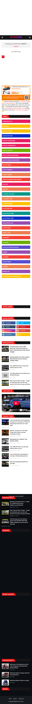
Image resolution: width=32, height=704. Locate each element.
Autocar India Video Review (12, 179)
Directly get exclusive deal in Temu (15, 108)
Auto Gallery (8, 150)
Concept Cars (8, 199)
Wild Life (6, 271)
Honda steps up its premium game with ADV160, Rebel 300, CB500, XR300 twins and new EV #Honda (19, 521)
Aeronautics (8, 121)
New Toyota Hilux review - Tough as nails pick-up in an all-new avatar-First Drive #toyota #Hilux (20, 382)
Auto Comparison (9, 145)
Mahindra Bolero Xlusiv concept (19, 680)
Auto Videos (8, 174)
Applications (8, 131)
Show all (16, 46)
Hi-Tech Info (20, 701)
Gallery (6, 242)
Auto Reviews (8, 170)
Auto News (7, 165)
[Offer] (16, 100)
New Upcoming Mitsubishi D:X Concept (19, 462)
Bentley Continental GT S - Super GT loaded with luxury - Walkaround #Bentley (20, 503)
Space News (7, 262)
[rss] (23, 334)
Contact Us (21, 698)
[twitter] (23, 322)
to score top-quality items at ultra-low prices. (16, 102)
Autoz (6, 184)
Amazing (6, 126)
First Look (7, 232)
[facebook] (9, 322)
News (5, 252)
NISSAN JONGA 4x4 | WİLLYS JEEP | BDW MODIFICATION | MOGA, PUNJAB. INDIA (20, 358)
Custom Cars (8, 208)
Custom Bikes (8, 203)
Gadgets (6, 237)
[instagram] (9, 330)
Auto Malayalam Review (11, 160)
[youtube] (23, 330)
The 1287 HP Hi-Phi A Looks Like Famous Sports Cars (19, 366)
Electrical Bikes (9, 213)
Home (10, 698)
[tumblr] (9, 326)
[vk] (9, 334)
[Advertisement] (16, 17)
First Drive (7, 228)
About (15, 698)
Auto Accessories (9, 140)
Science (6, 257)
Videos (6, 266)
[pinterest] (23, 326)
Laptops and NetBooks (11, 247)
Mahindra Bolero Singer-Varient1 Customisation (20, 673)
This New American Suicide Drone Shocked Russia (20, 374)
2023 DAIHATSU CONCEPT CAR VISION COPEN (18, 440)
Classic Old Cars (9, 194)
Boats (6, 189)
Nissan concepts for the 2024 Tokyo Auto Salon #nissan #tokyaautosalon (18, 432)
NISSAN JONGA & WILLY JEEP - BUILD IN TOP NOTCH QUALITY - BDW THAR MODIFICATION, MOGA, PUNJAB (20, 349)
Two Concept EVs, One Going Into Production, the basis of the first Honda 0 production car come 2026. (20, 422)
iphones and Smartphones (12, 276)
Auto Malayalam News (11, 155)
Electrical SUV (8, 223)
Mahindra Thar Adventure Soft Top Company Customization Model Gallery (19, 666)
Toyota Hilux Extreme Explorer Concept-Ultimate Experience (19, 455)
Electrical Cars (9, 218)
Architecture (8, 136)
